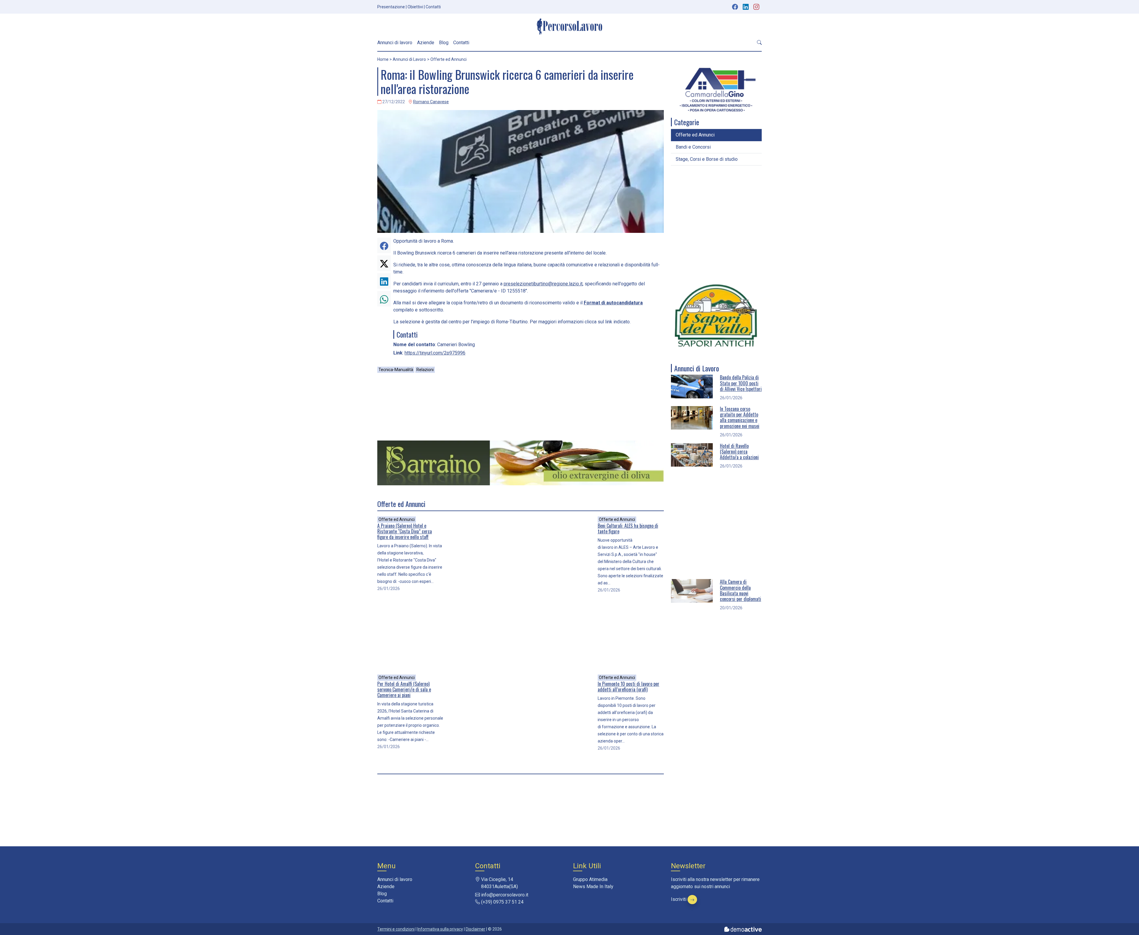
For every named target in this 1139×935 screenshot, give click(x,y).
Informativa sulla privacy (440, 929)
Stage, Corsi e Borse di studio (707, 159)
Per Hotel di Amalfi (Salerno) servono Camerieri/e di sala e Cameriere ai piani (404, 689)
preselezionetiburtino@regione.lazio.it (543, 284)
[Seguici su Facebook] (735, 7)
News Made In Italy (593, 886)
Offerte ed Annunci (396, 519)
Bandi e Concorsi (693, 147)
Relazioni (425, 369)
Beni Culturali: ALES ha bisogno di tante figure (628, 528)
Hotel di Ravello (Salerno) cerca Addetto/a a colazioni (739, 451)
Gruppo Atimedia (590, 879)
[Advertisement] (520, 407)
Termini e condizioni (396, 929)
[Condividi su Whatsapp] (384, 298)
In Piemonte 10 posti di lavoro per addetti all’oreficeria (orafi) (628, 686)
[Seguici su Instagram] (757, 7)
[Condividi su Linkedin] (384, 281)
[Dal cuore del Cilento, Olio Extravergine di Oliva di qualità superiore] (520, 462)
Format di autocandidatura (613, 303)
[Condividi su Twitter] (384, 263)
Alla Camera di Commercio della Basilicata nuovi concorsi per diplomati (740, 590)
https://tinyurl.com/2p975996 (435, 353)
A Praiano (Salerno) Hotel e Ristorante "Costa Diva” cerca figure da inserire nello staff (404, 531)
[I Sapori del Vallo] (716, 315)
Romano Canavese (431, 101)
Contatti (433, 6)
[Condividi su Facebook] (384, 245)
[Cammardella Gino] (716, 90)
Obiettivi (415, 6)
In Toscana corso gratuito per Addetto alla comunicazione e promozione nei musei (739, 417)
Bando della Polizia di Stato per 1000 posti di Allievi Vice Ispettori (741, 383)
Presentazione (391, 6)
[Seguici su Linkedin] (746, 7)
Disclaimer (475, 929)
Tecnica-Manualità (395, 369)
